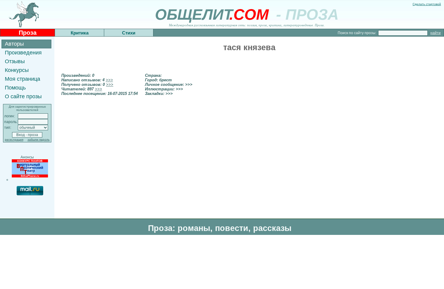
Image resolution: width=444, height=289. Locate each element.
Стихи (128, 32)
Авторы (14, 44)
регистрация (14, 139)
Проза (28, 32)
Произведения (23, 53)
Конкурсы (17, 70)
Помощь (15, 88)
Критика (79, 32)
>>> (109, 80)
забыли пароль (38, 139)
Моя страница (22, 79)
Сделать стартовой (427, 4)
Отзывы (15, 61)
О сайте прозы (23, 96)
